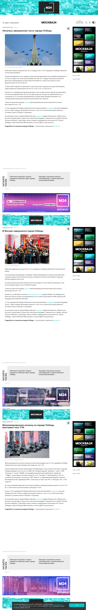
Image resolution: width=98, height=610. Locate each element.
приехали (39, 116)
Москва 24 (49, 22)
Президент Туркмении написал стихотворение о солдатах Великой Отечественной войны (51, 178)
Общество (16, 27)
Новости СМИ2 (6, 214)
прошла (27, 102)
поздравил (50, 108)
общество (7, 188)
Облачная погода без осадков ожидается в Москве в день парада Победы (22, 178)
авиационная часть (34, 294)
